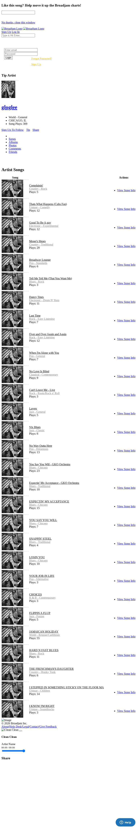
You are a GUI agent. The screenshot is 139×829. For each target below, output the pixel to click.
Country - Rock (38, 188)
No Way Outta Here (40, 445)
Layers (33, 408)
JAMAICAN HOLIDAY (43, 631)
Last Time (35, 315)
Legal (25, 726)
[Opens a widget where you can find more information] (125, 822)
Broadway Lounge (40, 259)
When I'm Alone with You (44, 352)
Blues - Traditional (39, 486)
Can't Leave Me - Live (42, 389)
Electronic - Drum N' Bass (44, 300)
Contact (34, 726)
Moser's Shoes (37, 241)
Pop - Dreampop (38, 449)
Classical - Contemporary (43, 374)
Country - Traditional (41, 244)
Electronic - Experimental (43, 225)
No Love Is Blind (39, 371)
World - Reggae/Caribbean (44, 634)
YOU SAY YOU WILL (43, 520)
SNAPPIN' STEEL (40, 538)
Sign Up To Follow (12, 129)
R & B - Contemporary (42, 597)
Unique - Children (39, 690)
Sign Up (36, 64)
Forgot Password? (41, 58)
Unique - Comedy (39, 207)
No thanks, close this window (18, 22)
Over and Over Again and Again (47, 334)
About (5, 726)
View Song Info (126, 190)
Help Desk (15, 726)
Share (36, 129)
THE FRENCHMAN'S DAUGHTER (51, 668)
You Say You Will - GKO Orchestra (49, 464)
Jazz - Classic (37, 430)
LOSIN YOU (37, 557)
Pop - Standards (38, 263)
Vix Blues (35, 427)
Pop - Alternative (39, 579)
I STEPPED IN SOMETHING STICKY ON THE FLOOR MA (66, 687)
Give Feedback (48, 726)
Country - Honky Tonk (42, 672)
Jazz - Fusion (36, 616)
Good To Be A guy (40, 222)
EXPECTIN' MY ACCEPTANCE (49, 501)
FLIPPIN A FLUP (39, 613)
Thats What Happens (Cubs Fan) (48, 204)
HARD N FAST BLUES (43, 650)
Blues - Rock (36, 281)
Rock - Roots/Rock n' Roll (44, 393)
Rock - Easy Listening (42, 318)
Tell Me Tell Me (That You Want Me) (50, 278)
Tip (28, 129)
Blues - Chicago (38, 467)
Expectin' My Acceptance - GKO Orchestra (54, 482)
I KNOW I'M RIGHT (41, 706)
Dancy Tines (36, 297)
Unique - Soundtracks (41, 709)
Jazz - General (37, 411)
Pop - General (37, 356)
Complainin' (36, 185)
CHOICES (35, 594)
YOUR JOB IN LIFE (41, 575)
